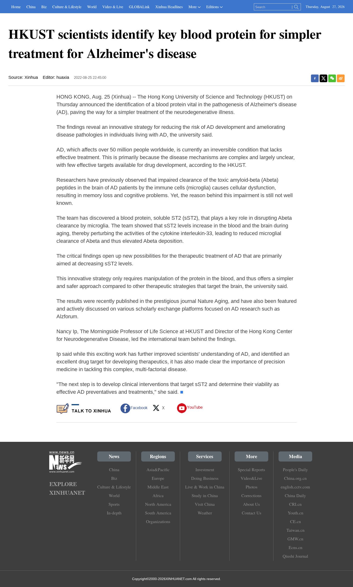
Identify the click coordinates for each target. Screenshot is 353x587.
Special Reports (251, 469)
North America (158, 504)
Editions (212, 6)
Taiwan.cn (295, 530)
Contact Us (251, 513)
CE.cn (295, 521)
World (92, 6)
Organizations (158, 521)
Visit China (205, 504)
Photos (251, 487)
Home (16, 6)
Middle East (158, 487)
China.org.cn (295, 478)
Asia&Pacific (158, 469)
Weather (205, 513)
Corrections (251, 495)
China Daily (295, 495)
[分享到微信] (332, 78)
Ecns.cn (295, 547)
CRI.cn (295, 504)
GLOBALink (139, 6)
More (193, 6)
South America (158, 513)
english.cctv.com (295, 487)
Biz (44, 6)
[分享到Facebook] (315, 78)
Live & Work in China (204, 487)
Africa (158, 495)
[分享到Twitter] (323, 78)
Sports (114, 504)
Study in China (205, 495)
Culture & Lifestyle (66, 6)
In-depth (114, 513)
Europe (158, 478)
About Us (251, 504)
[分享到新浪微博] (341, 78)
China (31, 6)
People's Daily (295, 469)
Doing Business (205, 478)
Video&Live (251, 478)
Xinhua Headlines (169, 6)
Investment (204, 469)
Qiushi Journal (295, 556)
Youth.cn (295, 513)
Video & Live (112, 6)
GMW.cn (295, 539)
